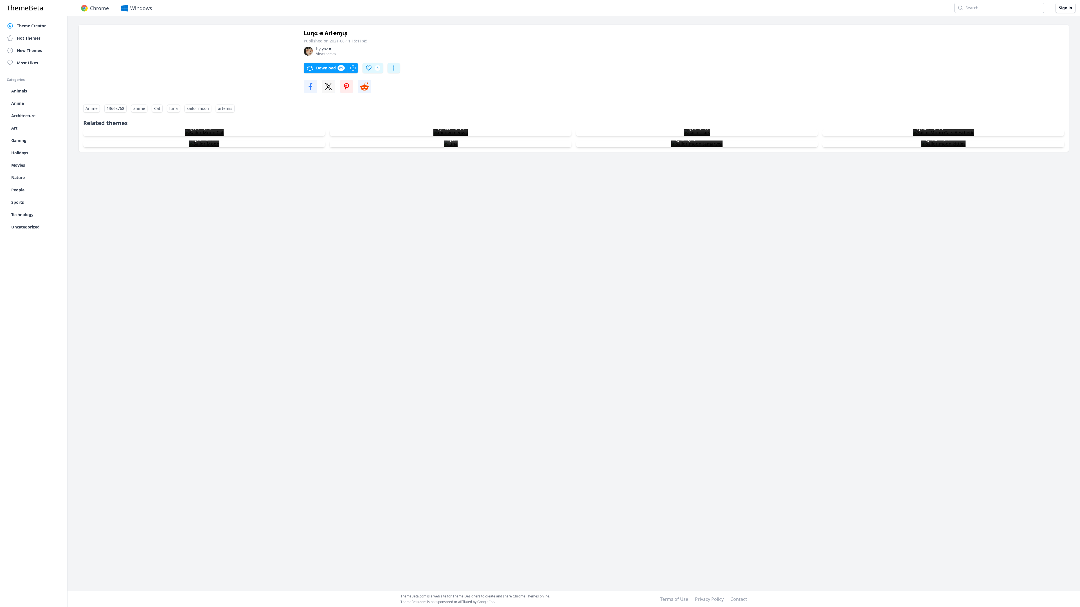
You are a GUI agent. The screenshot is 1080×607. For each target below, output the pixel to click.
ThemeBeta (25, 7)
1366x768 (115, 108)
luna (173, 108)
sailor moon (198, 108)
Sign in (1065, 7)
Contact (738, 599)
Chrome (99, 8)
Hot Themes (28, 38)
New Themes (29, 50)
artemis (225, 108)
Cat (157, 108)
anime (139, 108)
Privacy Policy (709, 599)
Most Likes (27, 62)
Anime (92, 108)
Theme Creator (31, 25)
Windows (141, 8)
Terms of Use (674, 599)
